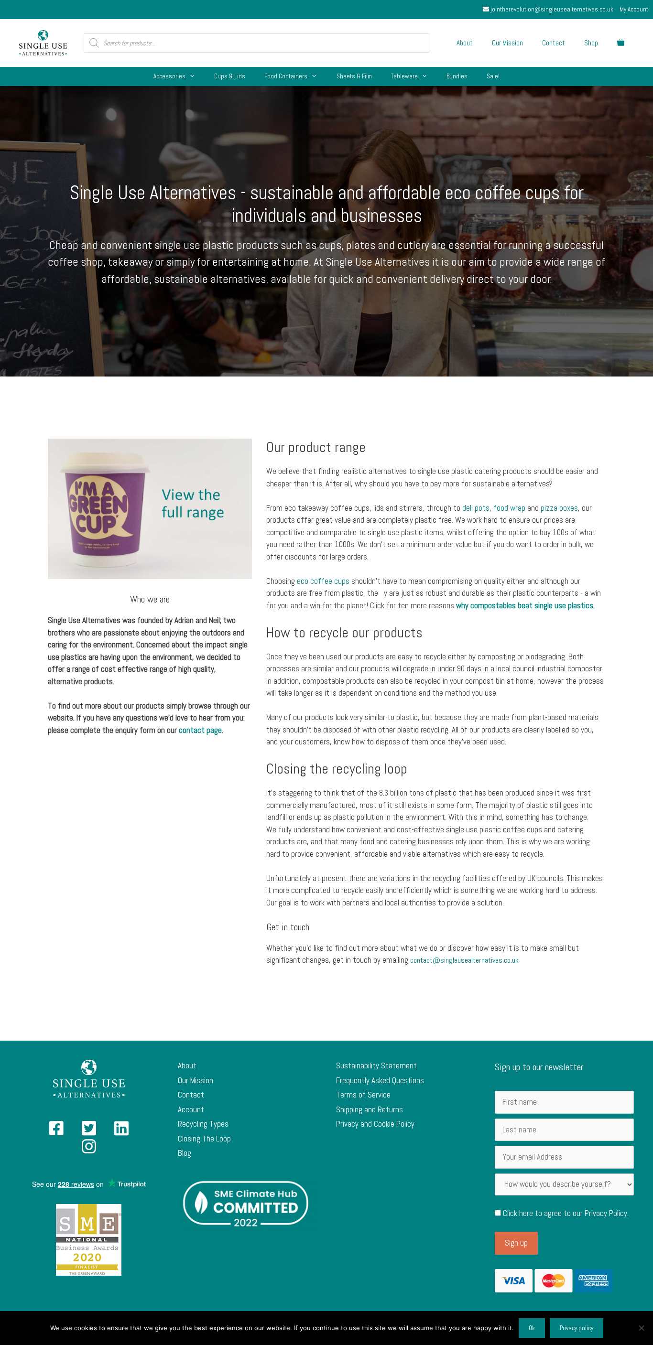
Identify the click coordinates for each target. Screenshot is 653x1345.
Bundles (457, 76)
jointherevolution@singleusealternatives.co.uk (551, 9)
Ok (532, 1328)
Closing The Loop (204, 1138)
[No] (641, 1328)
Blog (184, 1153)
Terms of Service (363, 1094)
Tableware (404, 76)
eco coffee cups (323, 581)
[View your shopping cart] (621, 43)
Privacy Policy (606, 1213)
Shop (591, 42)
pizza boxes (559, 508)
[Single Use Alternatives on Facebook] (56, 1131)
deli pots (476, 508)
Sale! (493, 76)
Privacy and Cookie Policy (375, 1124)
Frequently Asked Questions (380, 1080)
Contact (553, 42)
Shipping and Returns (369, 1109)
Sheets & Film (354, 76)
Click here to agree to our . (565, 1213)
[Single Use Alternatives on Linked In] (121, 1131)
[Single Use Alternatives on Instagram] (89, 1149)
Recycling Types (203, 1124)
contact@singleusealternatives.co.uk (464, 960)
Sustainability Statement (376, 1065)
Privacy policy (576, 1328)
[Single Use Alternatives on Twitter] (89, 1131)
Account (191, 1109)
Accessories (169, 76)
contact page (200, 730)
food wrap (509, 508)
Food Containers (285, 76)
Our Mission (507, 42)
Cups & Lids (229, 76)
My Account (634, 9)
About (465, 42)
